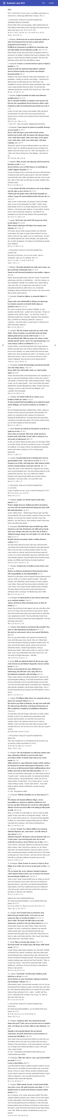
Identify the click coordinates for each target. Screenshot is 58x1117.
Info (43, 3)
